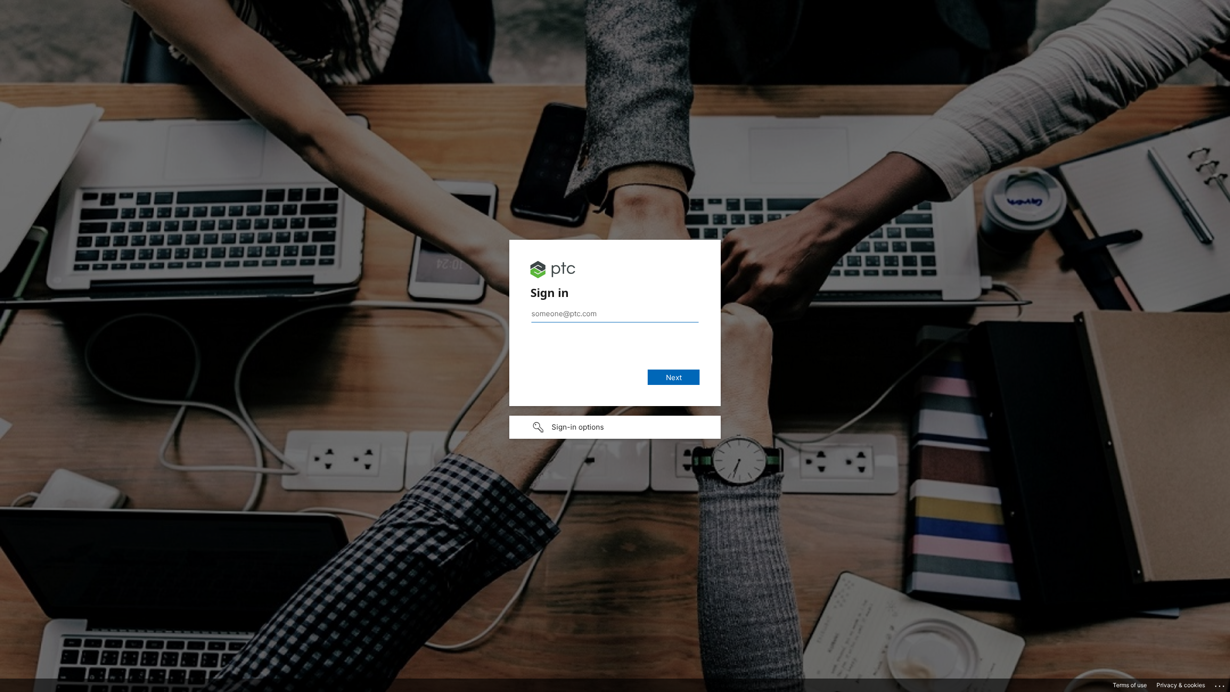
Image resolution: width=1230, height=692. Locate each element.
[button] (615, 427)
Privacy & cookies (1180, 685)
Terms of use (1130, 685)
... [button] (1220, 684)
